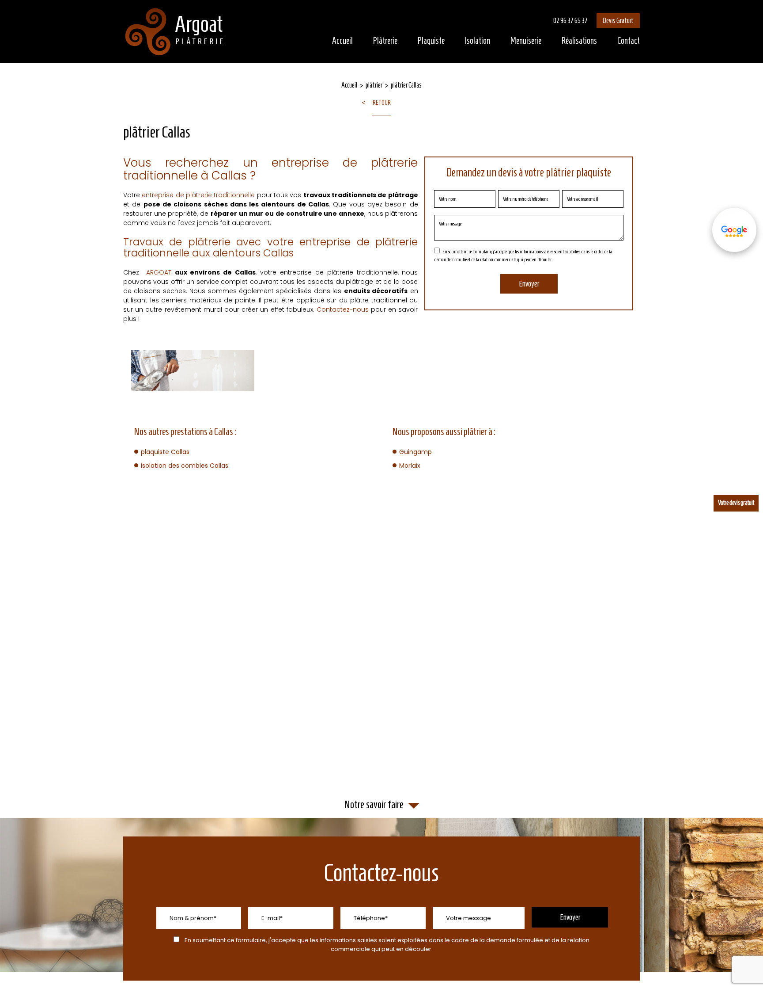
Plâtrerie (385, 41)
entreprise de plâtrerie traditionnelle (198, 195)
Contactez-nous (343, 309)
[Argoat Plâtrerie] (175, 31)
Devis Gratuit (618, 20)
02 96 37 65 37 (570, 20)
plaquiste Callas (165, 451)
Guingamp (415, 451)
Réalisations (579, 41)
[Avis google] (734, 230)
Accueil (342, 41)
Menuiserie (525, 41)
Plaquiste (431, 41)
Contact (628, 41)
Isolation (477, 41)
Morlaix (409, 465)
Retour (382, 102)
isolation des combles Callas (184, 465)
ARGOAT (158, 272)
